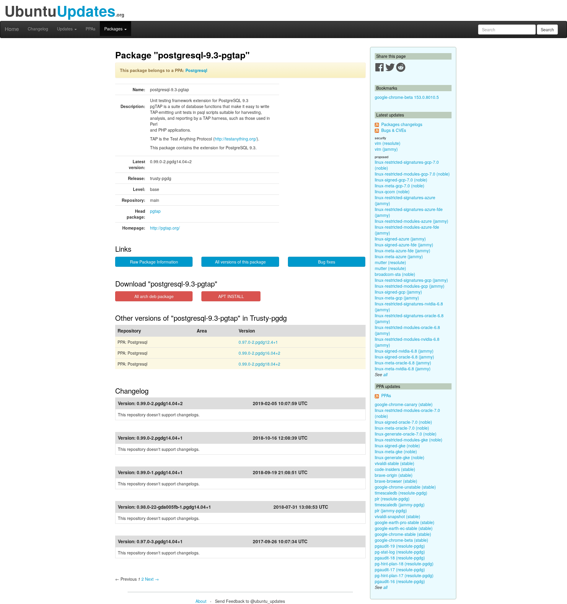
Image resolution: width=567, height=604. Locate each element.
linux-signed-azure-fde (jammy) (404, 245)
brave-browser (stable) (396, 481)
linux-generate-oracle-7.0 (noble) (405, 434)
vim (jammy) (386, 149)
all (385, 374)
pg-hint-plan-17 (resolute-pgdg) (404, 575)
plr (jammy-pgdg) (391, 510)
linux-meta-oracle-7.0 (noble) (402, 428)
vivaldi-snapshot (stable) (397, 516)
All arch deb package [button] (154, 296)
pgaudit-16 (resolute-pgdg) (400, 581)
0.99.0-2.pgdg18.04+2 (259, 364)
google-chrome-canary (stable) (404, 404)
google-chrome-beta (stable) (401, 540)
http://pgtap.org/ (165, 228)
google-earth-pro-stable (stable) (404, 522)
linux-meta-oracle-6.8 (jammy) (403, 363)
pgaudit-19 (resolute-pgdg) (400, 546)
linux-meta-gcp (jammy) (397, 298)
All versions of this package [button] (240, 262)
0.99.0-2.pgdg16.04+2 (259, 353)
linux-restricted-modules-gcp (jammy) (409, 286)
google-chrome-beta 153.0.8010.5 (407, 97)
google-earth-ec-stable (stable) (404, 528)
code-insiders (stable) (395, 469)
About (200, 601)
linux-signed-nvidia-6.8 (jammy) (404, 351)
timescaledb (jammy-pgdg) (400, 505)
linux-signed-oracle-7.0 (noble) (403, 422)
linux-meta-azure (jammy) (399, 256)
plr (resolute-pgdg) (392, 499)
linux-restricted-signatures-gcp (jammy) (411, 280)
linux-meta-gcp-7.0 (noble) (399, 186)
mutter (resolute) (390, 262)
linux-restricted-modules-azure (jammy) (411, 221)
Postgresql (196, 70)
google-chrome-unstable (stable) (405, 487)
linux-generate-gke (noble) (399, 457)
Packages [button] (114, 29)
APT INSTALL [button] (231, 296)
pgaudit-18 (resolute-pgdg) (400, 558)
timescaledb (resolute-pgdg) (401, 493)
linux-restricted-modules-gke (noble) (408, 440)
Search (547, 29)
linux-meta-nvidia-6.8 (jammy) (403, 368)
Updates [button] (65, 29)
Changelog (38, 29)
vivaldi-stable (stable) (394, 463)
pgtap (155, 211)
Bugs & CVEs (393, 130)
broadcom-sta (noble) (395, 274)
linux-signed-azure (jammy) (400, 239)
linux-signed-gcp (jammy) (398, 292)
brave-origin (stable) (394, 475)
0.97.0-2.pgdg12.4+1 (258, 342)
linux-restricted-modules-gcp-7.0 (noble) (412, 174)
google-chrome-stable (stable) (403, 534)
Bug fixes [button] (326, 262)
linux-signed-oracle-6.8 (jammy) (404, 357)
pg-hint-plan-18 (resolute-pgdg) (404, 564)
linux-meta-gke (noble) (396, 451)
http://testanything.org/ (236, 139)
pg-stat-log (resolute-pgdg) (400, 552)
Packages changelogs (401, 124)
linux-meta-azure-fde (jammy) (402, 250)
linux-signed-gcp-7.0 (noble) (401, 180)
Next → (152, 579)
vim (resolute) (387, 143)
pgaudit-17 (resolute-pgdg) (400, 569)
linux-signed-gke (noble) (397, 446)
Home (12, 28)
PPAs (90, 29)
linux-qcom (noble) (392, 191)
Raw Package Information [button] (154, 262)
